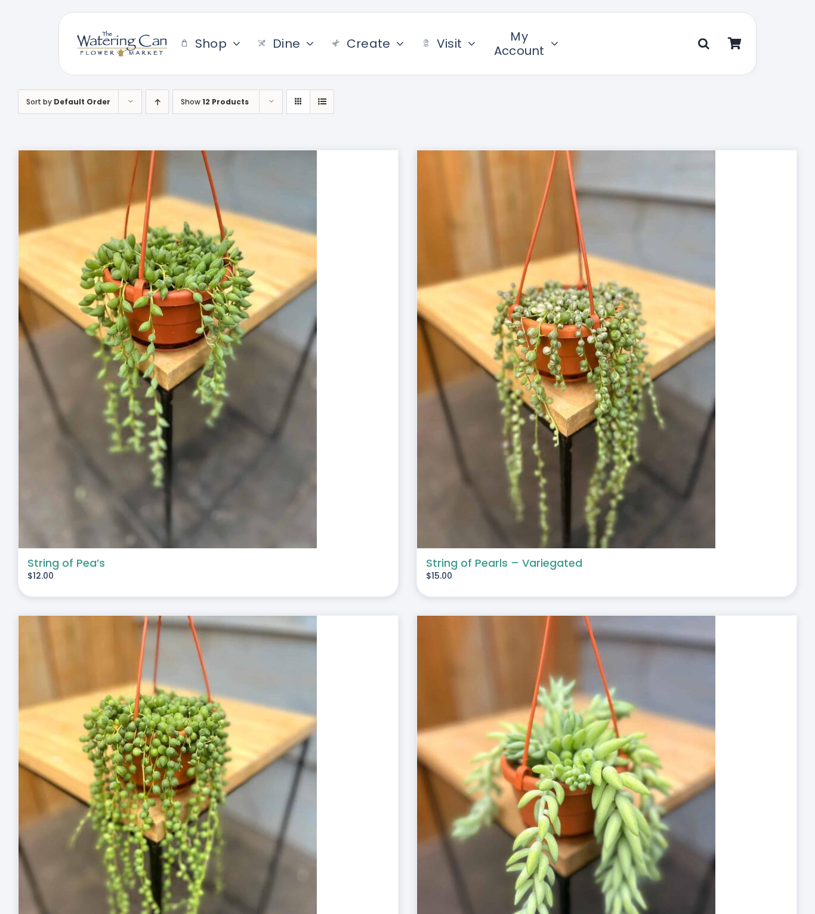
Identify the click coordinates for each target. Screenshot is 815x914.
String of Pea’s (66, 562)
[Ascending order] (157, 101)
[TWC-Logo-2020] (122, 35)
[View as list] (322, 101)
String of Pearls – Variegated (504, 562)
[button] (703, 43)
